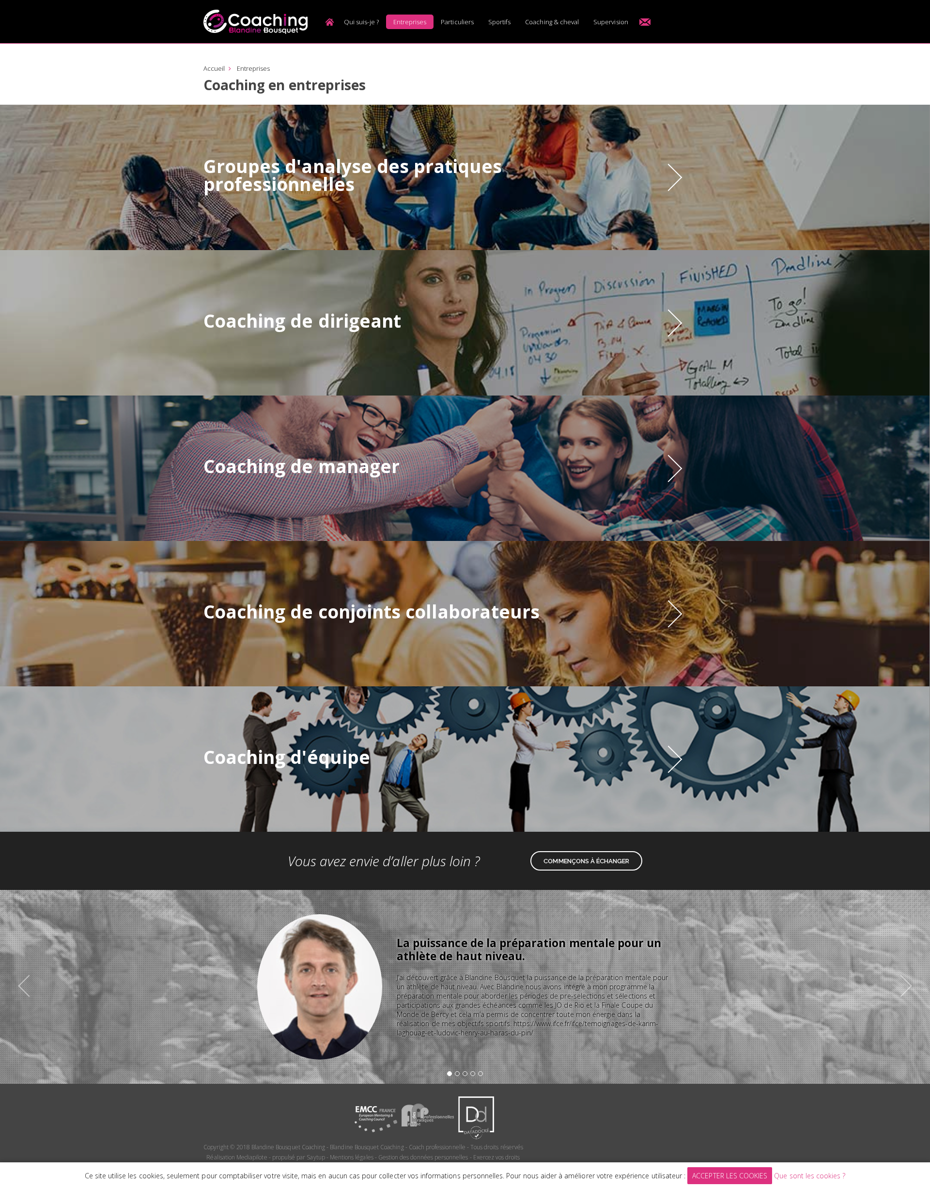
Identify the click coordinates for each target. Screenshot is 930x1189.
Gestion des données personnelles (423, 1157)
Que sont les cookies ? (809, 1175)
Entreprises (410, 21)
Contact (645, 22)
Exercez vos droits (496, 1157)
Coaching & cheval (552, 21)
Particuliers (457, 21)
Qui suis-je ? (361, 21)
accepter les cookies (729, 1175)
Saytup (316, 1157)
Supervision (610, 21)
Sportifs (499, 21)
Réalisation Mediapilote (236, 1157)
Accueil (329, 22)
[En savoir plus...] (668, 177)
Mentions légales (351, 1157)
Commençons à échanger (586, 861)
